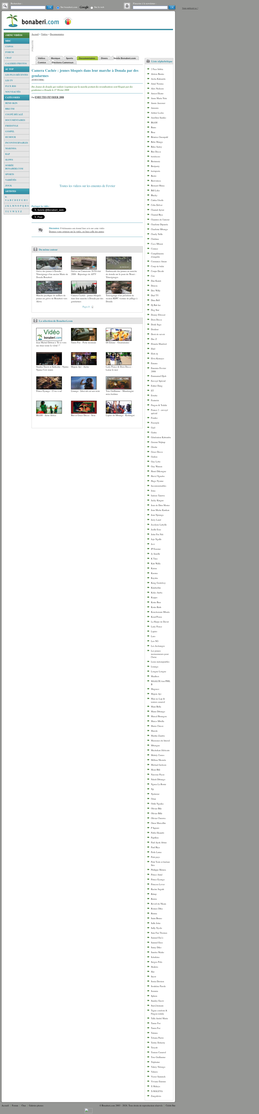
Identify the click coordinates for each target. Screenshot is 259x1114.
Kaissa (154, 568)
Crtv (153, 275)
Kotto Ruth (156, 607)
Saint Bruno (156, 918)
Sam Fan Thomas (159, 932)
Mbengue (155, 745)
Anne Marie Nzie (159, 98)
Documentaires (15, 120)
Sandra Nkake (157, 952)
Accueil (35, 34)
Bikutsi (9, 108)
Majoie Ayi (156, 693)
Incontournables (16, 142)
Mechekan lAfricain (160, 750)
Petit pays (155, 856)
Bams (153, 127)
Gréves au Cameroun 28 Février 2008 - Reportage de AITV (86, 273)
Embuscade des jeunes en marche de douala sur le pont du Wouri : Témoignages (121, 274)
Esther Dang (156, 385)
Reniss (154, 898)
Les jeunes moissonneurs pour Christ (160, 653)
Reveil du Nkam (158, 903)
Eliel (153, 348)
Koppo (154, 597)
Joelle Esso (156, 529)
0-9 (6, 198)
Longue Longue (158, 671)
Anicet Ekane (157, 93)
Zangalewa (156, 1095)
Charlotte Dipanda (159, 224)
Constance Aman (159, 261)
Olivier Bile (156, 808)
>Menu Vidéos (13, 35)
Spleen (154, 995)
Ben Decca (156, 151)
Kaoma (154, 573)
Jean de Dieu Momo (160, 505)
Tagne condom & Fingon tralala (159, 1012)
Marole (154, 730)
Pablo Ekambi (157, 832)
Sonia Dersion (157, 981)
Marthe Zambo (158, 735)
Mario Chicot (157, 725)
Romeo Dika (157, 908)
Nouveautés (12, 91)
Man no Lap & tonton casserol (158, 700)
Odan (153, 798)
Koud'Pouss (156, 616)
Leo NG (154, 641)
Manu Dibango (158, 711)
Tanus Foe (155, 1027)
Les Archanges (158, 645)
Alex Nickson (157, 88)
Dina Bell (155, 300)
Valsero (154, 1071)
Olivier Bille (156, 813)
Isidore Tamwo (158, 495)
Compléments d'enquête (157, 255)
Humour (10, 137)
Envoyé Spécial (158, 380)
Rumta (154, 913)
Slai (152, 971)
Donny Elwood (158, 314)
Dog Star (155, 309)
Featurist (155, 400)
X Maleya (155, 1086)
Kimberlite (156, 587)
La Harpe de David (160, 621)
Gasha (154, 432)
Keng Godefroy (158, 582)
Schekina (155, 957)
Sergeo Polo (156, 961)
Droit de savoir (158, 334)
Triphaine (155, 1061)
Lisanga (154, 666)
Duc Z (154, 338)
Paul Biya (155, 847)
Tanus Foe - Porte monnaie (83, 342)
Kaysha (154, 577)
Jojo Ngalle (156, 539)
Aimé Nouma (157, 83)
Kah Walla (155, 563)
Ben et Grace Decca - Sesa (83, 415)
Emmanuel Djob (158, 375)
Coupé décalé (14, 114)
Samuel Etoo (157, 942)
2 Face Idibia (157, 69)
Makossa (10, 148)
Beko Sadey (156, 146)
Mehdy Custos (157, 755)
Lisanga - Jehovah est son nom (85, 390)
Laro (153, 636)
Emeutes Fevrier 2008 (49, 97)
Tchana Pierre (157, 1037)
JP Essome (156, 548)
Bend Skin (11, 103)
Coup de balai (157, 266)
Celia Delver (156, 204)
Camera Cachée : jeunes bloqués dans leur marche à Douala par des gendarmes (87, 298)
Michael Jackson (158, 764)
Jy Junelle (155, 553)
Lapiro (154, 631)
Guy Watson (156, 466)
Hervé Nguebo (158, 476)
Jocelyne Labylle (159, 524)
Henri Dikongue (158, 471)
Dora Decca (156, 319)
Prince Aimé (156, 874)
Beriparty (155, 166)
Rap (7, 154)
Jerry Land (156, 519)
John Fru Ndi (157, 534)
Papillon (155, 837)
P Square (155, 827)
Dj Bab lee (156, 305)
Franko (154, 417)
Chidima (155, 238)
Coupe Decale (157, 271)
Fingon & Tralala (159, 405)
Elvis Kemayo (157, 358)
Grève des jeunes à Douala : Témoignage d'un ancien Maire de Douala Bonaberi (52, 274)
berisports (155, 170)
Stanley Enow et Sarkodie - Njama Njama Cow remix (52, 368)
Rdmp (154, 893)
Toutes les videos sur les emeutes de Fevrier (87, 186)
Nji (152, 789)
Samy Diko (156, 947)
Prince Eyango (158, 879)
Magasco (155, 688)
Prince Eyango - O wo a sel (49, 390)
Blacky (154, 195)
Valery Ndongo (158, 1066)
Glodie (154, 446)
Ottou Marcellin (158, 822)
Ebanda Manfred (159, 343)
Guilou (154, 456)
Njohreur (155, 793)
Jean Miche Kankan (160, 510)
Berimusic (155, 161)
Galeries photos (16, 63)
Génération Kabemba (161, 437)
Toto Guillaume (158, 1057)
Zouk (8, 185)
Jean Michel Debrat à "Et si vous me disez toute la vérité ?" (51, 344)
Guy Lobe (155, 461)
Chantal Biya (157, 214)
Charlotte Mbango (159, 229)
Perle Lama (156, 852)
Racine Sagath (157, 889)
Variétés (10, 180)
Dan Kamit (156, 280)
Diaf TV (155, 295)
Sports (9, 174)
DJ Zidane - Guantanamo (117, 342)
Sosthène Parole (158, 986)
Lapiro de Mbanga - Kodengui (120, 415)
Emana (154, 363)
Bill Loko (155, 190)
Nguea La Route (158, 784)
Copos (9, 46)
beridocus (155, 156)
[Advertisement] (16, 275)
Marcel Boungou (159, 716)
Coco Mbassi (157, 243)
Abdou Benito (157, 73)
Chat (8, 57)
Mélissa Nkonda (158, 759)
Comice (154, 248)
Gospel (9, 131)
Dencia (154, 285)
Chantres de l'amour (160, 219)
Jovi (153, 543)
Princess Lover (158, 884)
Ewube (154, 395)
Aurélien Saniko (158, 117)
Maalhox (155, 676)
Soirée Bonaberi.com (14, 167)
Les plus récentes (16, 74)
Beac (153, 132)
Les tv (9, 80)
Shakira (154, 966)
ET (152, 390)
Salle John (155, 923)
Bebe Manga (157, 141)
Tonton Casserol (158, 1052)
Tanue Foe (156, 1023)
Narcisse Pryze (158, 774)
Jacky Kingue (157, 500)
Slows (9, 159)
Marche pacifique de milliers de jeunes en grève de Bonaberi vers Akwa (51, 298)
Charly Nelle (157, 234)
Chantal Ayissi (157, 209)
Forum (9, 52)
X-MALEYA (157, 1091)
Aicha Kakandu (158, 78)
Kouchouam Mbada (160, 611)
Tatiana (154, 1032)
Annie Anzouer (158, 103)
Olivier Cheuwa (158, 818)
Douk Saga (156, 324)
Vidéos (44, 34)
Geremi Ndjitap (158, 442)
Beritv (154, 175)
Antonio (155, 107)
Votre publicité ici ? (190, 8)
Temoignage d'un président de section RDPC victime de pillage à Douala (121, 298)
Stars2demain (157, 1005)
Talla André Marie (159, 1018)
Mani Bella (156, 706)
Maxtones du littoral (160, 740)
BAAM (154, 122)
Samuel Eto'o (157, 937)
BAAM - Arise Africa (46, 415)
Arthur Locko (157, 112)
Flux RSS (10, 86)
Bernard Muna (158, 185)
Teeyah (154, 1047)
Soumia (154, 990)
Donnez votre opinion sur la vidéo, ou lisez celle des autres (76, 231)
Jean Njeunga (157, 514)
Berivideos (156, 180)
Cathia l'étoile (157, 200)
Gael (153, 427)
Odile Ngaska (157, 803)
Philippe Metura (158, 869)
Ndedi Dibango (158, 779)
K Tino (154, 558)
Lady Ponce (156, 626)
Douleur (155, 329)
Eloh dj (154, 353)
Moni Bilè (155, 769)
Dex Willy (155, 290)
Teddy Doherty (158, 1042)
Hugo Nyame (157, 480)
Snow (153, 976)
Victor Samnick (158, 1076)
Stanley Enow (157, 1000)
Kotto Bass (156, 602)
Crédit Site (170, 1105)
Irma (153, 490)
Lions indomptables (160, 661)
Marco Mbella (157, 721)
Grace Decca (157, 451)
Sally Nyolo (156, 927)
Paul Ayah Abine (159, 842)
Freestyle (11, 125)
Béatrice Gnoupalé (159, 136)
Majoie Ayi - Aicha (80, 366)
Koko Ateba (156, 592)
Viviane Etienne (158, 1081)
